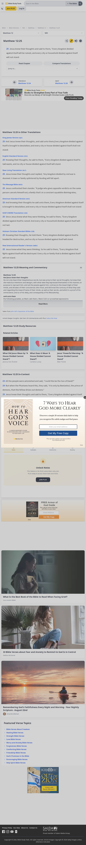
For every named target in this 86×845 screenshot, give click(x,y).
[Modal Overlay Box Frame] (43, 422)
